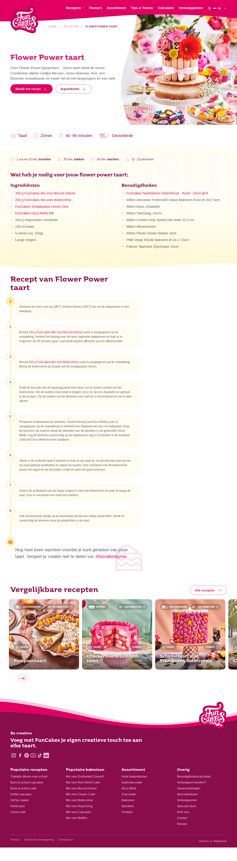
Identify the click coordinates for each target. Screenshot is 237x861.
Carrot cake (18, 812)
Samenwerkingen (188, 788)
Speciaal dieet (186, 806)
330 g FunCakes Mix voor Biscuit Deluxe (45, 193)
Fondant (126, 812)
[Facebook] (20, 755)
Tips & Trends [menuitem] (142, 8)
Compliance (65, 839)
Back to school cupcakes (26, 782)
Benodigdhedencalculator (194, 776)
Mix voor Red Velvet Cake (83, 782)
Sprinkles (127, 806)
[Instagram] (13, 755)
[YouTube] (33, 755)
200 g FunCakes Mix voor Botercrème (43, 200)
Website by (213, 841)
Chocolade (128, 794)
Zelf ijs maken (19, 800)
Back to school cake (23, 788)
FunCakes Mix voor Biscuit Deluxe (59, 332)
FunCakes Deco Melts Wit (34, 213)
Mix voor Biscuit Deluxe (81, 788)
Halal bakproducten (134, 776)
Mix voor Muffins (76, 818)
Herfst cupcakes (20, 794)
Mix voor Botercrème (79, 800)
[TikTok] (39, 755)
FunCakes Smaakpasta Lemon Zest (41, 206)
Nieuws (182, 823)
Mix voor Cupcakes (78, 812)
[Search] (209, 8)
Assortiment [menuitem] (116, 8)
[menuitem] (220, 8)
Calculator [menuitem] (166, 8)
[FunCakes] (24, 20)
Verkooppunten (187, 800)
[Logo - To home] (213, 716)
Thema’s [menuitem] (95, 8)
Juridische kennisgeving (39, 839)
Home (53, 26)
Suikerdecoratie (131, 782)
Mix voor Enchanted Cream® (85, 776)
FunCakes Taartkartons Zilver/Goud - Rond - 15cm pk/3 (167, 193)
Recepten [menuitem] (73, 8)
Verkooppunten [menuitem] (191, 8)
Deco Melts (128, 788)
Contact (182, 818)
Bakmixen (128, 800)
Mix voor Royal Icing (79, 806)
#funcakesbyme (187, 794)
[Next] (22, 678)
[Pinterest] (26, 755)
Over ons (183, 812)
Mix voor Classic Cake (80, 794)
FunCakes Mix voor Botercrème (57, 362)
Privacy (15, 839)
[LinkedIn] (46, 755)
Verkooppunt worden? (191, 782)
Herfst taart (17, 806)
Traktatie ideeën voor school (28, 776)
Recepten (71, 26)
